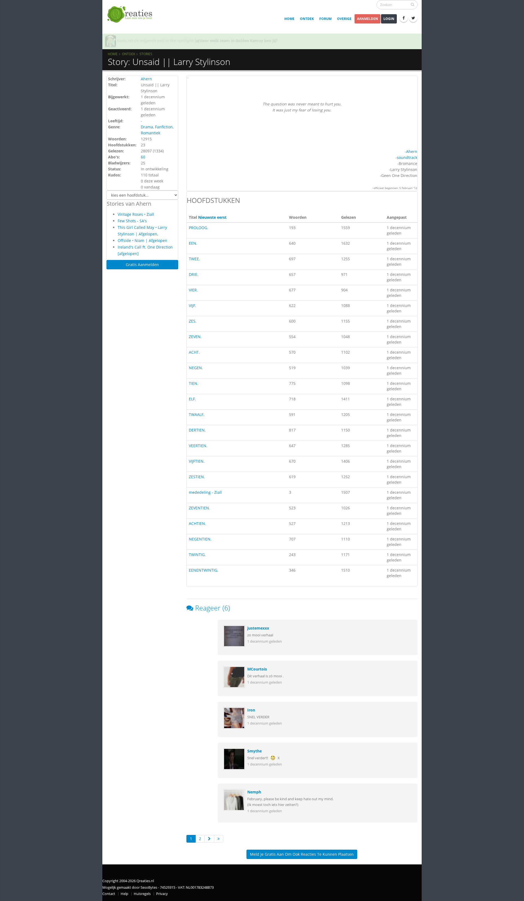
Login (388, 18)
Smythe (254, 751)
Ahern (146, 78)
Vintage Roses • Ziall (136, 214)
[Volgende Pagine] (209, 839)
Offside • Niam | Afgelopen (142, 240)
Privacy (162, 893)
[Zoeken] (412, 4)
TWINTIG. (197, 554)
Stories (145, 54)
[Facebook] (404, 18)
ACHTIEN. (197, 523)
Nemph (254, 791)
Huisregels (142, 893)
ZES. (192, 321)
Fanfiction (164, 126)
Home (289, 18)
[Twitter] (413, 18)
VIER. (193, 290)
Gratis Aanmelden (142, 264)
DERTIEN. (197, 430)
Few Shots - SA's (132, 220)
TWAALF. (196, 414)
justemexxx (258, 628)
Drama (147, 126)
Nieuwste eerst (212, 217)
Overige (344, 18)
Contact (108, 893)
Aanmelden (367, 18)
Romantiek (150, 132)
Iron (251, 710)
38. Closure (242, 40)
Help (124, 893)
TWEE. (194, 258)
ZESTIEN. (197, 476)
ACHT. (194, 352)
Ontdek (307, 18)
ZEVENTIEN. (199, 507)
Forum (325, 18)
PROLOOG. (198, 227)
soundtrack (407, 157)
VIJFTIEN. (197, 461)
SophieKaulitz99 (132, 40)
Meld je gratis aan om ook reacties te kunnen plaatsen (302, 854)
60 (143, 156)
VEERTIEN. (198, 445)
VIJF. (192, 305)
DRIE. (193, 274)
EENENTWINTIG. (203, 570)
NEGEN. (196, 367)
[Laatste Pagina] (218, 839)
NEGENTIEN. (200, 539)
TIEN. (193, 383)
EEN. (193, 243)
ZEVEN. (195, 336)
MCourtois (257, 669)
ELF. (192, 398)
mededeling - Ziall (205, 492)
